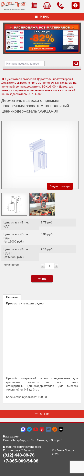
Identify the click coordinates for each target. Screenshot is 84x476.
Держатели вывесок (20, 79)
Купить (42, 278)
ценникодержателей (40, 385)
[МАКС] (23, 428)
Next (7, 37)
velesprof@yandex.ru (27, 446)
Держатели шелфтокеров (54, 79)
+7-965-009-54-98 (20, 460)
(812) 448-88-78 (18, 455)
